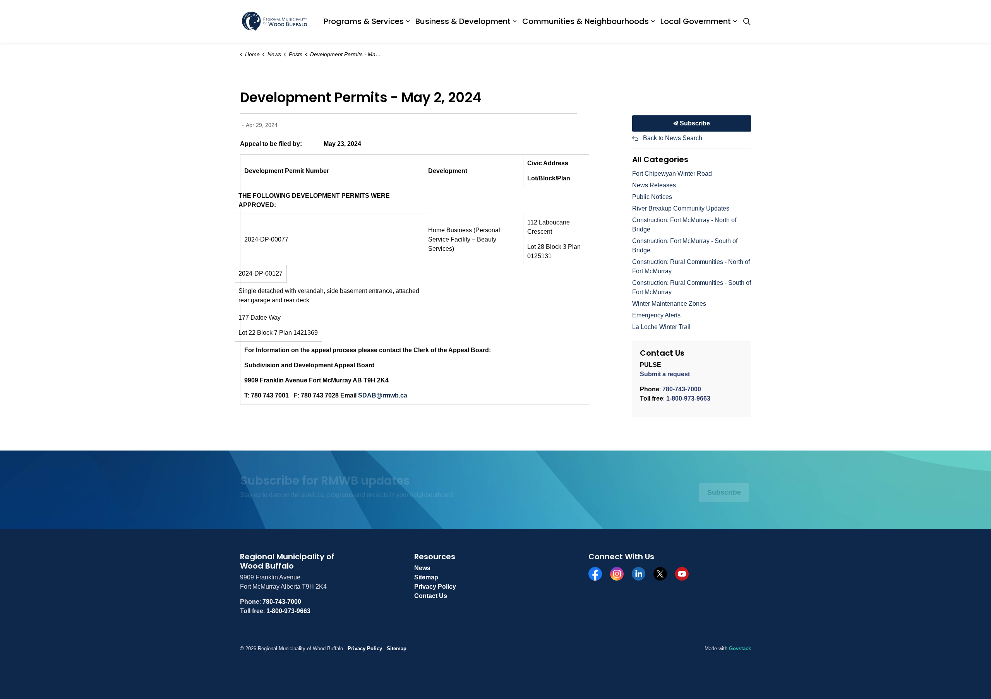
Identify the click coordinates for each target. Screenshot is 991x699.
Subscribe (694, 123)
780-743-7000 (681, 389)
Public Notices (652, 197)
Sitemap (426, 577)
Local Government (695, 21)
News (422, 568)
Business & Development (463, 21)
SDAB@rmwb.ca (382, 395)
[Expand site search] (746, 21)
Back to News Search (672, 138)
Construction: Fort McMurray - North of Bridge (684, 225)
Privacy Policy (435, 586)
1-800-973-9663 (688, 398)
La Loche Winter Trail (661, 327)
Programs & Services (364, 21)
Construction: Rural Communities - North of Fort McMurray (691, 266)
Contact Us (430, 596)
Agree (431, 681)
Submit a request (665, 374)
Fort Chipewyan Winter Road (672, 173)
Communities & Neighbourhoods (585, 21)
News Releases (654, 185)
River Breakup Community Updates (680, 208)
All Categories (660, 159)
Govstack (740, 648)
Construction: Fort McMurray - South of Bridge (684, 246)
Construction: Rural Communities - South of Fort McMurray (691, 287)
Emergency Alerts (656, 315)
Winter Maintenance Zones (669, 303)
